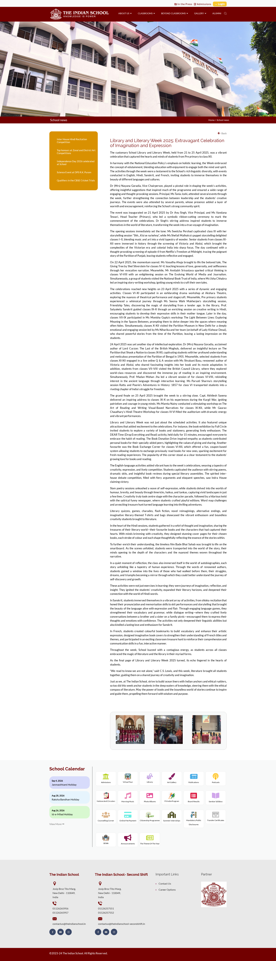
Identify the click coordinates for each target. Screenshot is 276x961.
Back (224, 133)
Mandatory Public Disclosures (193, 822)
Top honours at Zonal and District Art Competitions (76, 152)
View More (55, 823)
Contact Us (165, 883)
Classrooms (145, 13)
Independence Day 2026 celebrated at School (75, 163)
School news (223, 120)
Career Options (167, 889)
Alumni (216, 13)
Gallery (199, 13)
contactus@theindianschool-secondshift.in (121, 923)
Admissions (203, 3)
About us (124, 13)
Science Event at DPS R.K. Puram (74, 172)
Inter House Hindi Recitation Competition (72, 141)
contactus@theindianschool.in (69, 923)
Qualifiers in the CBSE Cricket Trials (76, 180)
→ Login (220, 3)
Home (211, 120)
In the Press (184, 3)
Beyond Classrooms (174, 13)
